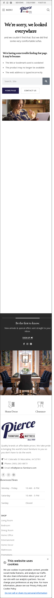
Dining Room (7, 530)
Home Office (7, 535)
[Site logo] (26, 9)
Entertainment (7, 540)
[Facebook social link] (4, 3)
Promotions (6, 554)
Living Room (7, 520)
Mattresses (6, 549)
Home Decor (7, 545)
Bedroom (5, 525)
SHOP (3, 515)
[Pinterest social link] (11, 3)
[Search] (48, 10)
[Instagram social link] (7, 3)
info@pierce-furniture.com (23, 467)
